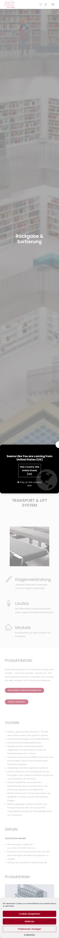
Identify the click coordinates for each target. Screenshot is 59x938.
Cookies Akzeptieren (29, 913)
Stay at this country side (30, 484)
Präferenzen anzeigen (29, 929)
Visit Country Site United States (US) (29, 470)
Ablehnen (29, 921)
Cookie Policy (29, 934)
